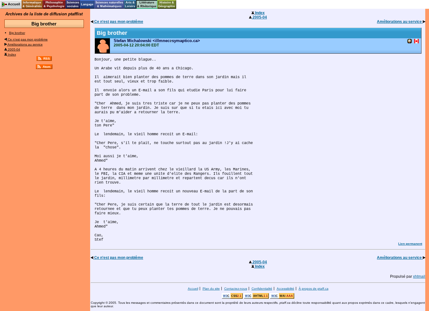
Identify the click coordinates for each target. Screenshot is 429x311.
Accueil (193, 288)
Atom (47, 66)
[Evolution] (409, 41)
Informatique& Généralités (32, 4)
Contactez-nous (235, 288)
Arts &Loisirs (130, 4)
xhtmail (419, 276)
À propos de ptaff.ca (314, 288)
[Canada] (416, 41)
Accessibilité (285, 288)
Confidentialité (262, 288)
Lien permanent (410, 243)
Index (11, 54)
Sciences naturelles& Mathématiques (109, 4)
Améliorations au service (25, 44)
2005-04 (13, 49)
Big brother (17, 33)
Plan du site (211, 288)
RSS (46, 58)
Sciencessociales (73, 4)
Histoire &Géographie (166, 4)
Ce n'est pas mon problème (27, 39)
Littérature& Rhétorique (146, 4)
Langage (87, 4)
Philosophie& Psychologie (54, 4)
